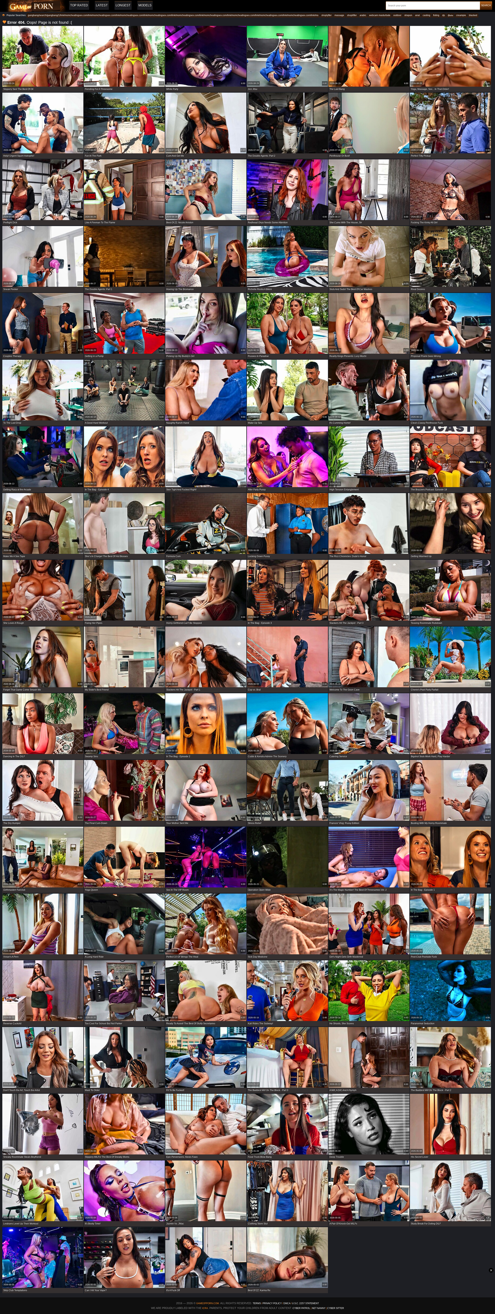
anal (417, 15)
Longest (123, 5)
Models (145, 5)
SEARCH (486, 5)
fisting (436, 15)
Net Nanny (318, 1308)
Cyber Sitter (335, 1308)
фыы (450, 15)
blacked (473, 15)
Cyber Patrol (301, 1308)
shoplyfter (326, 15)
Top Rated (79, 5)
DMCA (286, 1303)
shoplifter (352, 15)
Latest (102, 5)
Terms (257, 1303)
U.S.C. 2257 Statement (305, 1303)
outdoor (397, 15)
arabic (363, 15)
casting (426, 15)
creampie (461, 15)
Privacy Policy (272, 1303)
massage (339, 15)
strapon (408, 15)
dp (443, 15)
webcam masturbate (379, 15)
